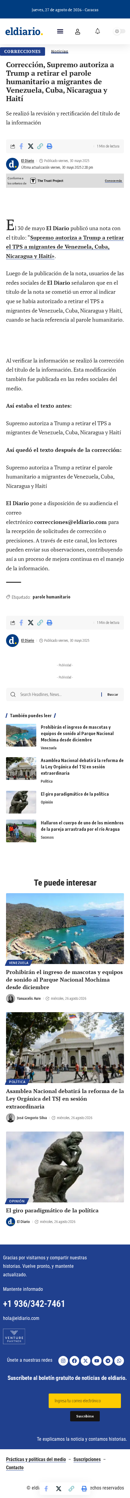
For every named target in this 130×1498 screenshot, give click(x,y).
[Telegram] (108, 1361)
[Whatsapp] (119, 1361)
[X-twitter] (85, 1361)
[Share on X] (30, 146)
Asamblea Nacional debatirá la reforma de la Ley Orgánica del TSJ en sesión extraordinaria (82, 767)
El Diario (27, 160)
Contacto (15, 1467)
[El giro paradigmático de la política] (21, 802)
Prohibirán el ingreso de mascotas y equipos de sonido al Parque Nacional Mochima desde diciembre (77, 733)
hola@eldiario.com (21, 1318)
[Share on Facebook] (21, 146)
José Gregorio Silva (32, 1117)
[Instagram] (63, 1361)
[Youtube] (97, 1361)
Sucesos (47, 837)
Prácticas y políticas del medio (36, 1459)
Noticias (59, 51)
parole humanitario (51, 596)
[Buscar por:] (58, 694)
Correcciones (22, 51)
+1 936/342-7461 (34, 1303)
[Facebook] (74, 1361)
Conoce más (113, 180)
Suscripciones (87, 1459)
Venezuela (49, 748)
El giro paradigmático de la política (75, 794)
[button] (60, 31)
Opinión (47, 802)
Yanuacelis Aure (29, 998)
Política (47, 781)
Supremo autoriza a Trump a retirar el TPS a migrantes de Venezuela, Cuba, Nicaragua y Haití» (65, 247)
